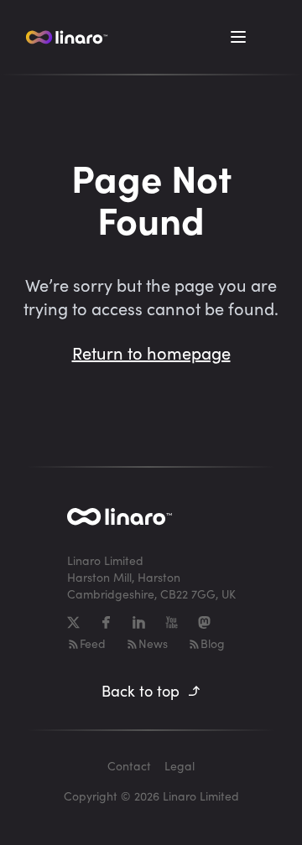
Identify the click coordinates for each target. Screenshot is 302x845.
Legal (179, 766)
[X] (73, 622)
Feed (93, 643)
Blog (212, 643)
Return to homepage (151, 352)
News (153, 643)
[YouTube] (171, 622)
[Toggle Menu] (238, 37)
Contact (129, 766)
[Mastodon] (204, 622)
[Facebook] (106, 622)
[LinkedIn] (139, 622)
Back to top (141, 691)
